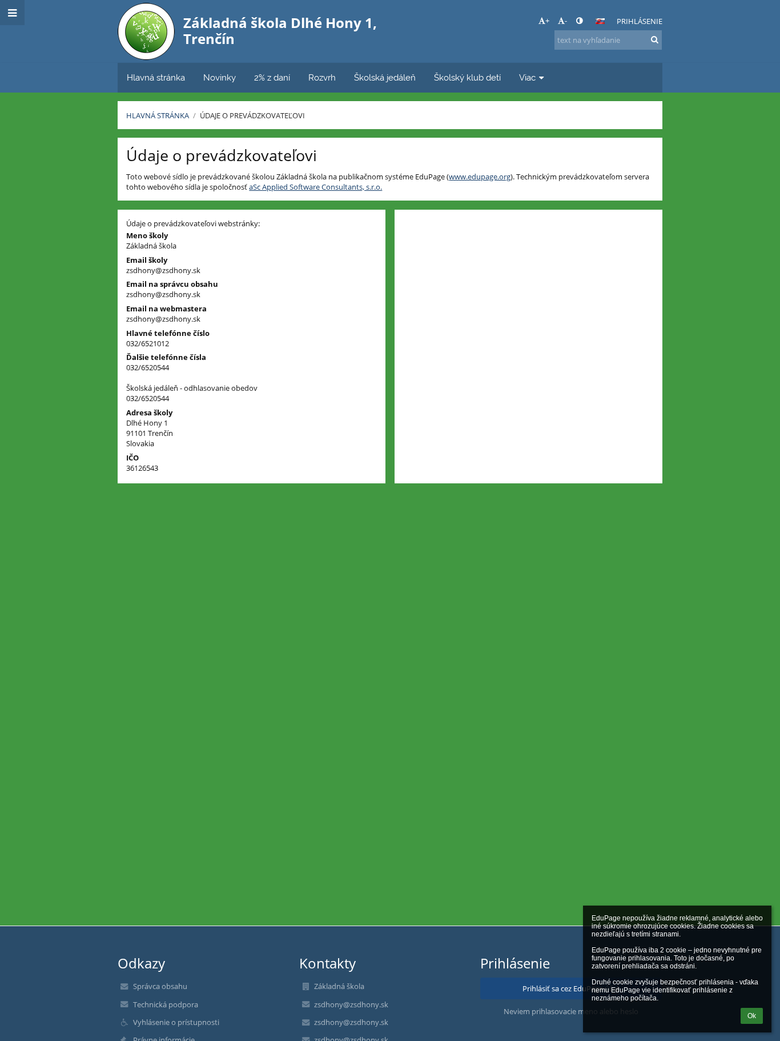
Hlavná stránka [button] (156, 77)
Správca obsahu (160, 986)
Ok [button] (751, 1016)
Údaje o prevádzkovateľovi (252, 115)
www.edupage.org (479, 176)
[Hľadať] (654, 39)
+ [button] (547, 20)
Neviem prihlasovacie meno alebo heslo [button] (571, 1011)
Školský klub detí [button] (467, 77)
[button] (579, 21)
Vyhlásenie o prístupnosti (176, 1022)
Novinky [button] (219, 77)
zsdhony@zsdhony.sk (163, 270)
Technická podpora (165, 1004)
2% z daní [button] (272, 77)
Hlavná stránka (157, 115)
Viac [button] (527, 77)
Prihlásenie (639, 21)
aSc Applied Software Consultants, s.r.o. (315, 187)
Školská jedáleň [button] (385, 77)
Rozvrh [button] (322, 77)
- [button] (566, 20)
